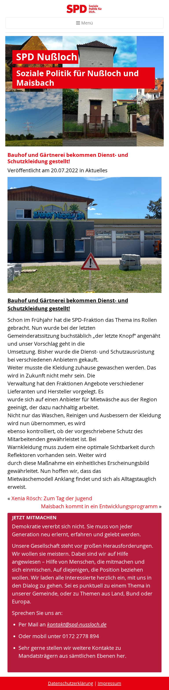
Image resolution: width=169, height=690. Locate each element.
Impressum (109, 683)
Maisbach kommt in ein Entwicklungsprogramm (99, 506)
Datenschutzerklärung (70, 683)
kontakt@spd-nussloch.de (77, 624)
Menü (86, 23)
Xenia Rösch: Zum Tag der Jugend (51, 498)
